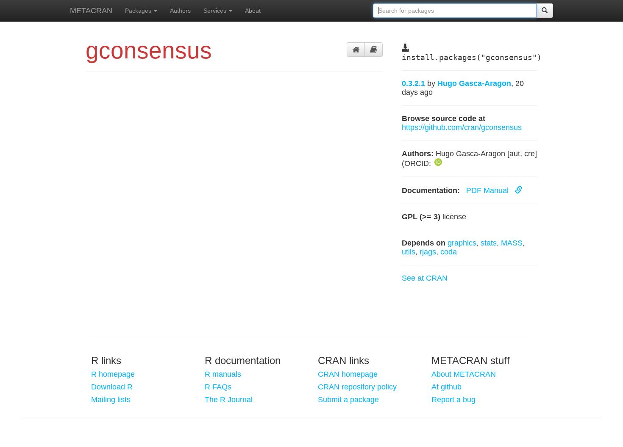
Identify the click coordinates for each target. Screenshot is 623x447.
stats (489, 243)
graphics (462, 243)
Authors (180, 10)
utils (408, 252)
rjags (428, 252)
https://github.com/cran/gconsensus (462, 127)
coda (448, 252)
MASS (512, 243)
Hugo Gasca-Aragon (474, 83)
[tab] (356, 49)
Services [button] (215, 10)
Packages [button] (139, 10)
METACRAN (91, 10)
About (253, 10)
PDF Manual (488, 190)
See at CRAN (425, 278)
